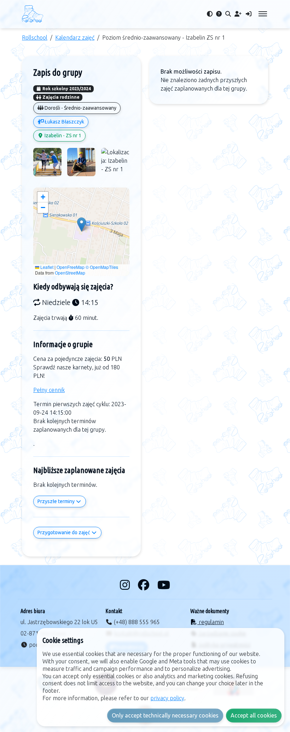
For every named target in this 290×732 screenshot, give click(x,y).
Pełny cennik (49, 390)
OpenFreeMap (71, 267)
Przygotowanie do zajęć (64, 532)
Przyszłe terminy (56, 501)
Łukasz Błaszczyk (64, 121)
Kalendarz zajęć (74, 37)
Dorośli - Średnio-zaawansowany (80, 107)
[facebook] (145, 584)
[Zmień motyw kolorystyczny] (210, 14)
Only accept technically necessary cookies (165, 715)
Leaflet (46, 267)
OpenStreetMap (70, 273)
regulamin (210, 622)
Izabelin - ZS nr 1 (62, 135)
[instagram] (126, 584)
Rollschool (34, 37)
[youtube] (164, 584)
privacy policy (167, 698)
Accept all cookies (254, 715)
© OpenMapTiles (102, 267)
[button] (81, 224)
